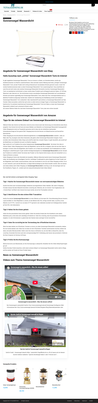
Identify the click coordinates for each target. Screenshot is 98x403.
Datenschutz (77, 400)
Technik (13, 11)
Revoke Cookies (49, 2)
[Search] (93, 4)
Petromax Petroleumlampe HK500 (26, 387)
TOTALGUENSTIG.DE (14, 400)
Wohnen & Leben (37, 11)
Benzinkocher (56, 385)
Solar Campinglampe (9, 385)
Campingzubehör (11, 15)
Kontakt (91, 400)
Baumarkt (26, 11)
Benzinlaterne (40, 386)
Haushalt (19, 11)
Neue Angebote (48, 11)
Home (4, 15)
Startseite (6, 11)
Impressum (84, 400)
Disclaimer (69, 400)
